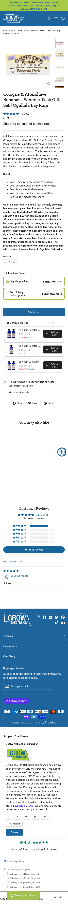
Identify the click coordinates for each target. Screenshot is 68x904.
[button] (11, 113)
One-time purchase (15, 861)
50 (35, 817)
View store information (19, 392)
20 (26, 817)
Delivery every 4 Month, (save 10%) (24, 887)
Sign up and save (13, 668)
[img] (11, 571)
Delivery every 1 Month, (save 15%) (24, 874)
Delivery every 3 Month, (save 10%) (24, 883)
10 (17, 817)
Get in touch (10, 646)
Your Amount (14, 824)
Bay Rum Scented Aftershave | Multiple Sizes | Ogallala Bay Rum (30, 346)
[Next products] (61, 323)
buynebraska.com (23, 805)
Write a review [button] (34, 549)
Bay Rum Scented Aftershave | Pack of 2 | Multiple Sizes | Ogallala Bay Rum (30, 330)
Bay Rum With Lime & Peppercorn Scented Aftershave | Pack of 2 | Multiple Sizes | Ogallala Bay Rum (30, 361)
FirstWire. (50, 722)
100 (45, 817)
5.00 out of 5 (42, 515)
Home (6, 31)
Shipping (9, 124)
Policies (8, 635)
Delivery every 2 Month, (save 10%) (24, 878)
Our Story (9, 656)
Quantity (7, 256)
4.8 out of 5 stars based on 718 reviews (34, 849)
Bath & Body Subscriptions (19, 869)
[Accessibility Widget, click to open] (61, 452)
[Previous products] (53, 323)
